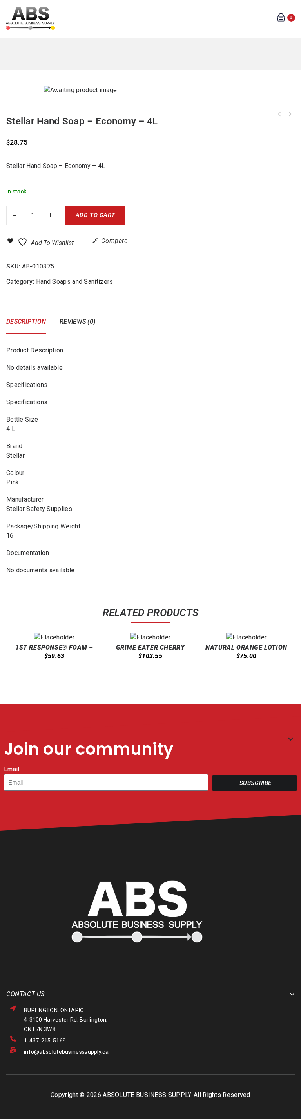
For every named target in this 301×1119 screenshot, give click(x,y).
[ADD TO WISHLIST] (65, 678)
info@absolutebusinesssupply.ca (66, 1052)
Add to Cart (95, 215)
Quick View (49, 674)
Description (26, 321)
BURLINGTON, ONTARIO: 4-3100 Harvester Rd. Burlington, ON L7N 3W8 (66, 1019)
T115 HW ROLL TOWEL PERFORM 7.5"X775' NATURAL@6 (289, 114)
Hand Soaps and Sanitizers (74, 281)
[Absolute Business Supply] (30, 18)
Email (12, 769)
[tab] (30, 325)
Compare (114, 241)
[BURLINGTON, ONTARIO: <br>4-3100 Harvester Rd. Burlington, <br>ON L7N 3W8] (13, 1008)
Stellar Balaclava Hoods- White (279, 114)
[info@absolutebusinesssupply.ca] (13, 1050)
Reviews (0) (77, 321)
